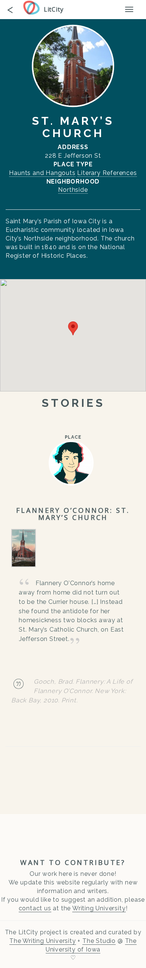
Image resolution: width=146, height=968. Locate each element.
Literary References (107, 172)
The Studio (99, 940)
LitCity (54, 9)
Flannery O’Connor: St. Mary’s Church (73, 514)
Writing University (98, 908)
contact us (35, 908)
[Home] (33, 7)
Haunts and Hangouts (42, 172)
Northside (73, 189)
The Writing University (42, 940)
